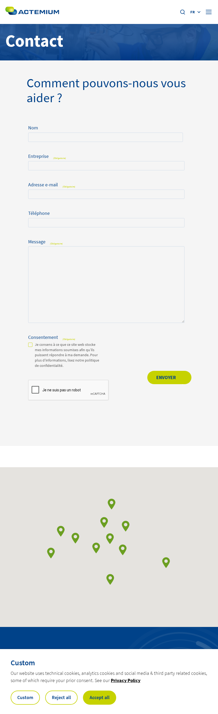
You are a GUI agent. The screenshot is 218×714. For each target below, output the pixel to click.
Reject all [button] (61, 697)
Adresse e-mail (51, 185)
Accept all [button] (100, 697)
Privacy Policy (125, 680)
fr (192, 12)
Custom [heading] (23, 662)
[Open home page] (32, 12)
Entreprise (47, 156)
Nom (33, 128)
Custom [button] (25, 697)
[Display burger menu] (209, 12)
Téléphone (39, 213)
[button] (96, 548)
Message (45, 242)
